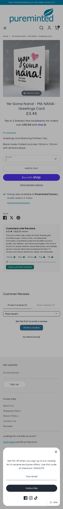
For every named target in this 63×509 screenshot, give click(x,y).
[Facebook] (25, 498)
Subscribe (32, 488)
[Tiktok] (36, 498)
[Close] (56, 451)
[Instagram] (31, 498)
